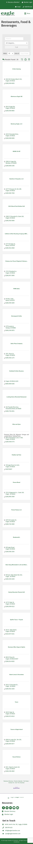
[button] (3, 59)
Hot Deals (25, 781)
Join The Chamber (20, 782)
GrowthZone (16, 842)
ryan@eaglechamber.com (12, 833)
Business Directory (8, 781)
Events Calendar (18, 781)
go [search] (17, 47)
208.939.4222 (8, 827)
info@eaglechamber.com (12, 830)
